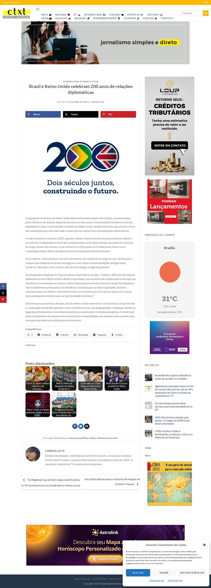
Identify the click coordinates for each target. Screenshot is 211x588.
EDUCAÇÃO (61, 18)
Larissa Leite (97, 102)
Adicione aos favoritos (107, 438)
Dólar (148, 447)
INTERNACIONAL (93, 14)
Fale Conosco (117, 579)
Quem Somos (100, 579)
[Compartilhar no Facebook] (75, 426)
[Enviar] (206, 13)
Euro (147, 455)
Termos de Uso (82, 579)
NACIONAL (61, 14)
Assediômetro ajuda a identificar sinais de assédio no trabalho (173, 377)
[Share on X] (3, 293)
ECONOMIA (130, 18)
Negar (164, 572)
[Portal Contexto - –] (16, 13)
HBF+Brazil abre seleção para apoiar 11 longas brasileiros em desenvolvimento (172, 420)
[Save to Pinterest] (3, 299)
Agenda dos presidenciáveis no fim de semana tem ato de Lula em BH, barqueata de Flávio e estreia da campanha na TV (174, 391)
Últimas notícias (89, 81)
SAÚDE (44, 18)
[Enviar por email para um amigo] (87, 426)
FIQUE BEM (115, 14)
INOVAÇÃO (80, 18)
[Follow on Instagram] (207, 2)
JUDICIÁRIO (153, 14)
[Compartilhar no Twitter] (81, 426)
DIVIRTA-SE (134, 14)
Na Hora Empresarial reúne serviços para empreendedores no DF (174, 406)
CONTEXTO (167, 18)
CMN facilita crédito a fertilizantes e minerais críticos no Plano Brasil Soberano (174, 434)
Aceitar (138, 572)
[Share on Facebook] (3, 286)
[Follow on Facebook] (204, 2)
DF (75, 14)
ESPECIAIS (148, 18)
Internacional (71, 81)
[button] (204, 544)
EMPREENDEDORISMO (105, 18)
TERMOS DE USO (156, 580)
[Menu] (38, 9)
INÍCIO (44, 14)
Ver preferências (192, 572)
